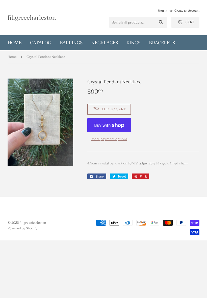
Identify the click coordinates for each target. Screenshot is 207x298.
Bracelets (162, 42)
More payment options (109, 139)
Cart (189, 22)
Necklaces (104, 42)
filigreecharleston (32, 17)
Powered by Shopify (22, 228)
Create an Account (186, 10)
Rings (133, 42)
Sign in (162, 10)
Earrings (71, 42)
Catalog (40, 42)
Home (14, 42)
